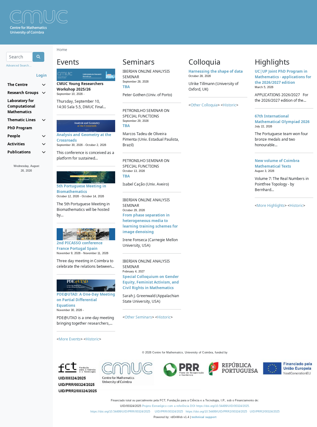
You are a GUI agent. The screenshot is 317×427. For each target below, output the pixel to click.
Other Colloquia (204, 105)
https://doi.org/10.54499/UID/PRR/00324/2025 (120, 411)
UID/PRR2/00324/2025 (265, 411)
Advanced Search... (19, 65)
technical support (204, 417)
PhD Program (19, 127)
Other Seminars (138, 317)
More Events (69, 339)
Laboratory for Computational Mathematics (21, 106)
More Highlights (270, 205)
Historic (92, 339)
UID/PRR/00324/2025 (169, 411)
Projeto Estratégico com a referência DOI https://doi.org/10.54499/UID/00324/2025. (196, 406)
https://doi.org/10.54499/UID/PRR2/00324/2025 (216, 411)
